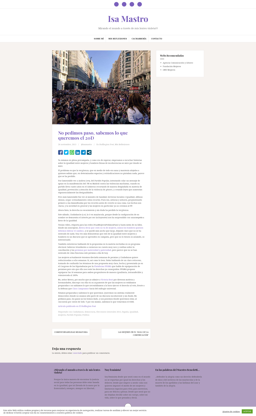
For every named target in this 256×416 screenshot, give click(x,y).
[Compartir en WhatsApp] (72, 152)
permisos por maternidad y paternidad (93, 250)
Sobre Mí (99, 38)
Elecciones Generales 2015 (108, 311)
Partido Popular (74, 315)
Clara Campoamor (80, 288)
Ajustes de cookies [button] (231, 411)
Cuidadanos (78, 311)
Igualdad (134, 311)
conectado (77, 353)
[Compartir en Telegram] (83, 152)
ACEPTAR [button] (247, 411)
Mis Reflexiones (117, 38)
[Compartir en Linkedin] (77, 152)
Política (85, 315)
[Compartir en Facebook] (60, 152)
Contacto (156, 38)
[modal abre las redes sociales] (89, 152)
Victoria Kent (107, 279)
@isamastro (86, 144)
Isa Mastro (128, 18)
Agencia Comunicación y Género (178, 62)
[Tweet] (66, 152)
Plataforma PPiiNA (102, 266)
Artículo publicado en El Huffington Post (77, 306)
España (125, 311)
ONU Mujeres (169, 70)
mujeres (62, 315)
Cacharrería (139, 38)
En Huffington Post (105, 144)
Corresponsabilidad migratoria (71, 332)
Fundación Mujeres (172, 66)
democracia (90, 311)
